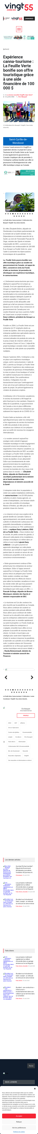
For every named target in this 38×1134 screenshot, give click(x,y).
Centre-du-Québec (13, 732)
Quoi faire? (29, 95)
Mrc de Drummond (13, 751)
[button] (35, 1089)
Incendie (25, 891)
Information (22, 741)
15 (19, 216)
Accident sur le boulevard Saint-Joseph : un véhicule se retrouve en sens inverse (25, 901)
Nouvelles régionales (14, 755)
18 (23, 692)
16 (21, 216)
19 (26, 692)
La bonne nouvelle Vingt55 (15, 95)
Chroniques (19, 875)
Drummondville (27, 732)
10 (27, 213)
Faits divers (11, 741)
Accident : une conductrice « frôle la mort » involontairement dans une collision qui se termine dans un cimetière (25, 992)
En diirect (18, 737)
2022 (9, 723)
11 (30, 213)
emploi (10, 737)
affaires (22, 723)
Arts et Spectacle (13, 727)
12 (32, 213)
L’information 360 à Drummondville (18, 746)
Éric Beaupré (22, 97)
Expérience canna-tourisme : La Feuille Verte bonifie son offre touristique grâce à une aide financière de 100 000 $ (18, 72)
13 (14, 216)
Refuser (19, 1122)
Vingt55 (26, 755)
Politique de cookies (19, 1131)
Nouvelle (25, 751)
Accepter (19, 1116)
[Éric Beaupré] (8, 712)
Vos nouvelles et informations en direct (20, 760)
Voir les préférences (19, 1128)
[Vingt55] (19, 9)
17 (23, 216)
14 (16, 216)
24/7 (15, 723)
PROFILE (26, 715)
